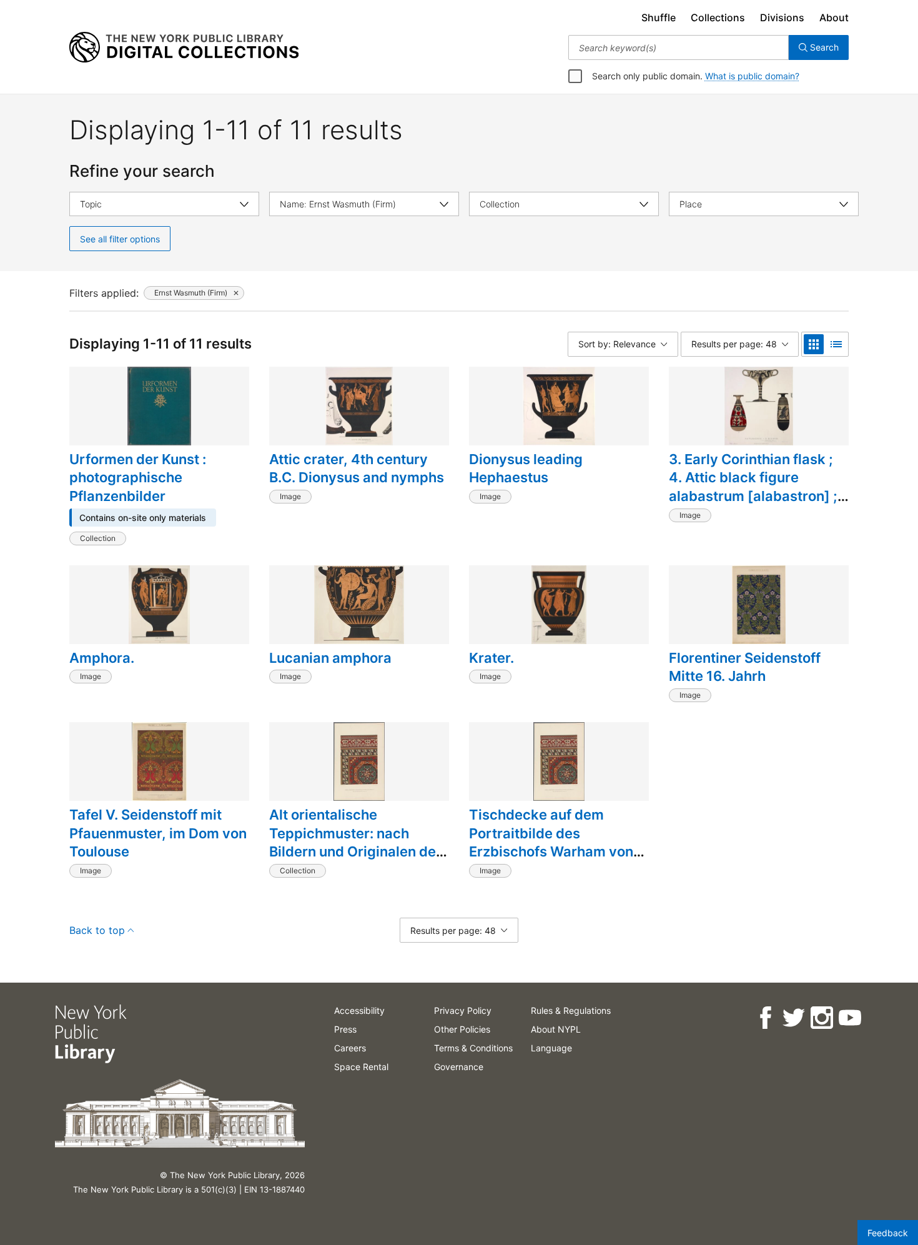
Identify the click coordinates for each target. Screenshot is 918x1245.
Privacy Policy (462, 1010)
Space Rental (361, 1066)
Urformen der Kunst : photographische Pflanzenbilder (137, 477)
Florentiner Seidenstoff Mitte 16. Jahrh (745, 667)
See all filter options (120, 239)
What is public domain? (752, 76)
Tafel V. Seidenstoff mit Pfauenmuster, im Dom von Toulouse (158, 833)
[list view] (836, 344)
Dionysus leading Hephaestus (526, 468)
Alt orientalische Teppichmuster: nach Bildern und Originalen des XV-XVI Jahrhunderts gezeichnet (356, 851)
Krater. (491, 658)
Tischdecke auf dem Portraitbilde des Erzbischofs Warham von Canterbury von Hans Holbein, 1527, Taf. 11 (551, 851)
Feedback (887, 1233)
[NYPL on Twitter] (793, 1018)
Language (551, 1048)
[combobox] (678, 47)
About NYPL (556, 1029)
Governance (458, 1066)
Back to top (97, 930)
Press (345, 1029)
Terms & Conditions (473, 1048)
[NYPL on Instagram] (821, 1018)
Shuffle (658, 17)
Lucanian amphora (330, 658)
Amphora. (101, 658)
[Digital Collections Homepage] (184, 47)
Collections (718, 17)
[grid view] (814, 344)
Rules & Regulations (571, 1010)
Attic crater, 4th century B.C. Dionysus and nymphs (356, 468)
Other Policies (462, 1029)
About (834, 17)
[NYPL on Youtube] (849, 1018)
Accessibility (359, 1010)
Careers (350, 1048)
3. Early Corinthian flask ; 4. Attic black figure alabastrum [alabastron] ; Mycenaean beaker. (753, 487)
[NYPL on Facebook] (765, 1018)
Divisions (782, 17)
